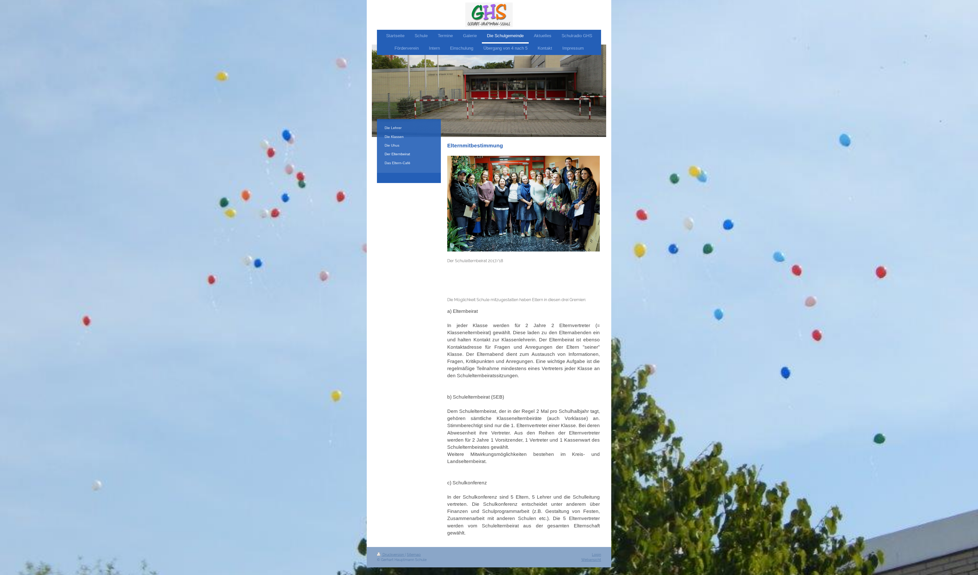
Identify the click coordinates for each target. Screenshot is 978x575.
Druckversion (393, 555)
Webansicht (591, 560)
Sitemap (414, 555)
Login (596, 555)
